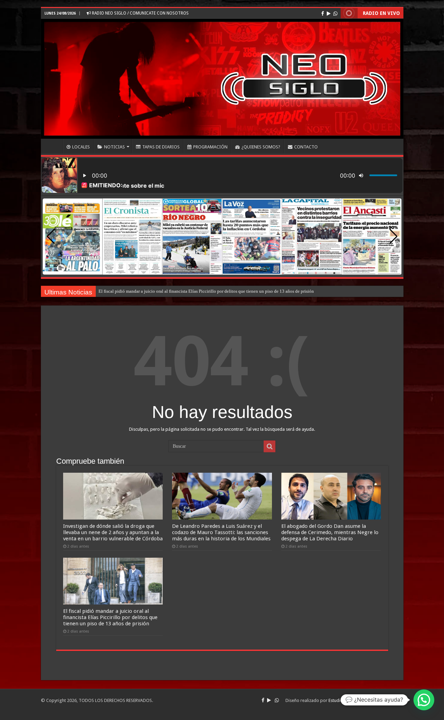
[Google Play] (328, 13)
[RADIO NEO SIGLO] (222, 79)
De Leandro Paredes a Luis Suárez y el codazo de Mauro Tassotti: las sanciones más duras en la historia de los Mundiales (221, 532)
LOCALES (81, 146)
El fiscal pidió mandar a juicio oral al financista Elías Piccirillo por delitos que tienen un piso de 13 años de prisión (206, 291)
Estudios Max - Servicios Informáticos (365, 700)
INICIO (53, 146)
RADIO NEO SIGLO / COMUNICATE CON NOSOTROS (140, 13)
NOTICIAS (114, 146)
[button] (393, 236)
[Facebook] (323, 13)
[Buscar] (269, 446)
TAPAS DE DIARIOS (161, 146)
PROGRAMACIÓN (210, 146)
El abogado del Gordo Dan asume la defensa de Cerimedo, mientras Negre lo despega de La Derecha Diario (329, 532)
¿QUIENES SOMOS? (260, 146)
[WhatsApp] (335, 13)
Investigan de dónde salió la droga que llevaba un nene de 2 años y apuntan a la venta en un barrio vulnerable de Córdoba (113, 532)
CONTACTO (306, 146)
